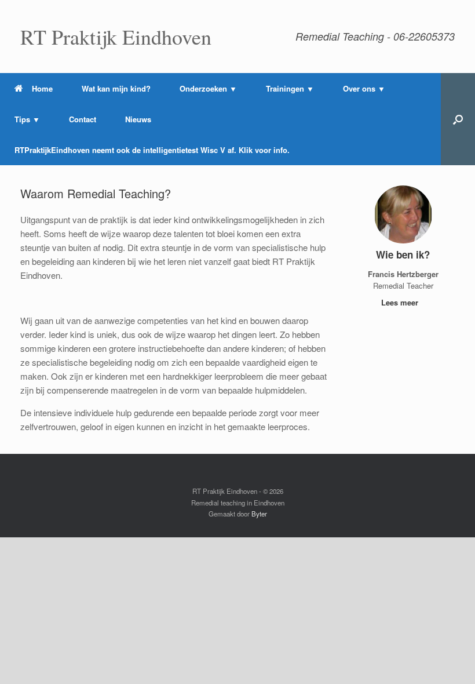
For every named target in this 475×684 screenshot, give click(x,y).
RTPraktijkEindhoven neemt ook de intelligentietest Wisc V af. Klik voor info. (152, 149)
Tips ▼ (27, 119)
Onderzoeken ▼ (208, 88)
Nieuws (138, 119)
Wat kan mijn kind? (116, 88)
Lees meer (401, 302)
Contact (82, 119)
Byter (259, 513)
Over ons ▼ (364, 88)
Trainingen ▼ (290, 88)
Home (42, 88)
